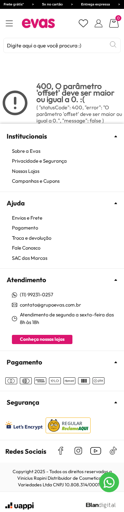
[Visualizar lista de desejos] (83, 23)
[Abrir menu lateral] (9, 23)
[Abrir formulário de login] (99, 23)
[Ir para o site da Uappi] (19, 506)
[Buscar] (113, 44)
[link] (65, 151)
